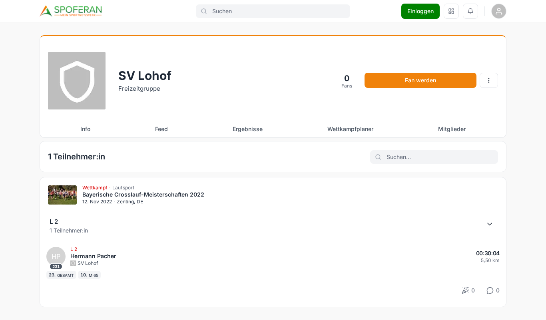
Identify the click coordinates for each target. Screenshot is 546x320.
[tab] (85, 129)
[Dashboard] (451, 11)
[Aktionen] (489, 80)
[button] (273, 226)
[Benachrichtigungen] (470, 11)
